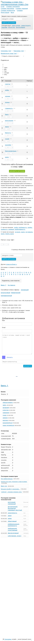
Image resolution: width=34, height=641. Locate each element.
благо (7, 114)
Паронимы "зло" (19, 51)
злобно (30, 227)
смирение (6, 412)
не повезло (29, 232)
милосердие (9, 120)
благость (8, 132)
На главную (11, 285)
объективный (12, 521)
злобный (11, 229)
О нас (2, 6)
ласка (7, 126)
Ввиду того (4, 486)
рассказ (5, 420)
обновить (10, 357)
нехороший (25, 290)
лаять (4, 405)
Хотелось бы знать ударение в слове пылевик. (14, 481)
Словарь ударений (22, 8)
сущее (7, 139)
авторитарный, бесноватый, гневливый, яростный (15, 508)
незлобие (8, 145)
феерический (15, 292)
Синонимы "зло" (6, 51)
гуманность (9, 108)
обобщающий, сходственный (12, 529)
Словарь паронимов (7, 8)
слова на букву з (11, 264)
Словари (20, 10)
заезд (9, 515)
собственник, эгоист (14, 536)
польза (7, 102)
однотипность (12, 513)
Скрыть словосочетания (10, 56)
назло (23, 232)
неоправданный (6, 295)
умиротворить (26, 25)
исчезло (17, 232)
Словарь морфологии (8, 10)
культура (6, 410)
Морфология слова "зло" (9, 53)
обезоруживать (8, 402)
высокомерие (20, 27)
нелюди (5, 418)
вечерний (6, 407)
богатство (11, 27)
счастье (7, 84)
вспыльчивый (5, 292)
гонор (5, 415)
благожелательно (10, 151)
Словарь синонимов (13, 6)
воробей (4, 27)
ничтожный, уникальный (12, 503)
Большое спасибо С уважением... (10, 489)
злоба (16, 227)
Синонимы (7, 639)
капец (10, 518)
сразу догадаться (8, 425)
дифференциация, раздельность (13, 525)
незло (7, 157)
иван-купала (16, 25)
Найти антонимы (8, 22)
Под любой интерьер (7, 478)
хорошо (7, 96)
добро (7, 90)
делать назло (9, 234)
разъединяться (8, 423)
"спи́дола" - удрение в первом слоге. (11, 492)
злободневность (20, 229)
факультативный (13, 533)
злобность (4, 229)
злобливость (22, 227)
